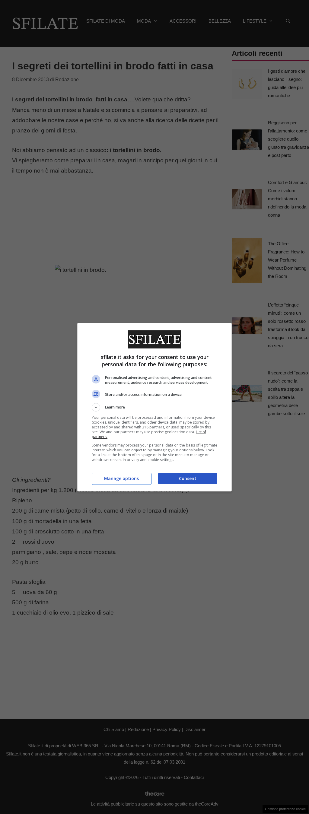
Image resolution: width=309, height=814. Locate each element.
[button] (154, 407)
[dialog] (154, 407)
